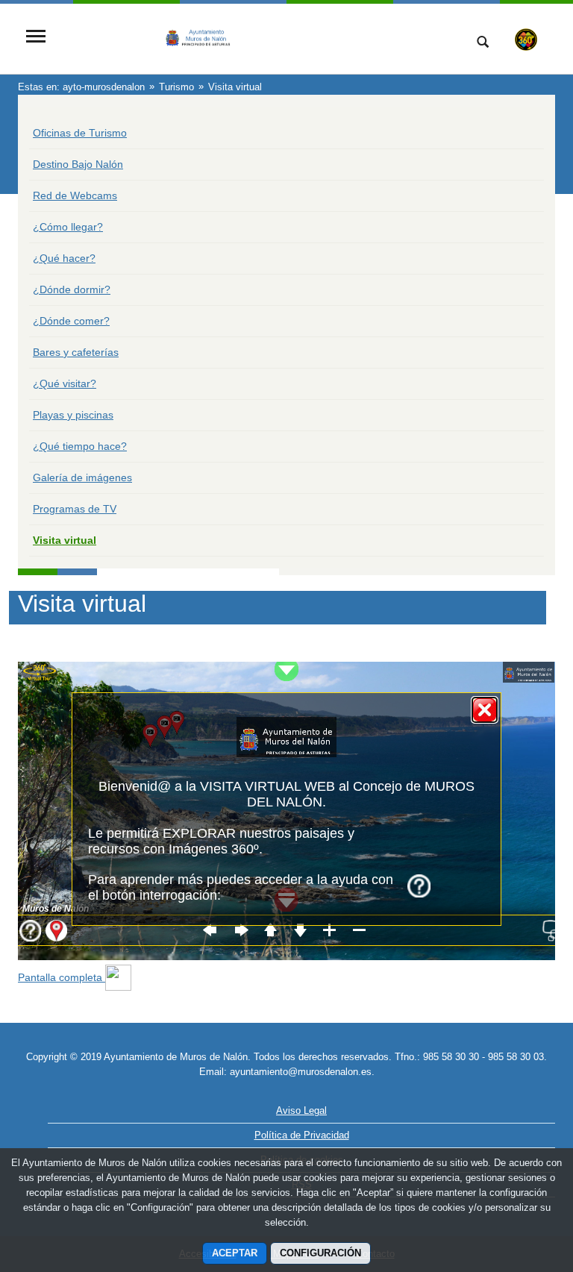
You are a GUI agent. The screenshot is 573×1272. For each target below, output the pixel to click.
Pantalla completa (61, 977)
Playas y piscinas (73, 415)
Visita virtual (64, 540)
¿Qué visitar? (64, 383)
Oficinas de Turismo (80, 133)
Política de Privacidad (301, 1135)
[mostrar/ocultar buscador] (482, 43)
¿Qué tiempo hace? (80, 446)
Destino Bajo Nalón (78, 164)
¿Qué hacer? (64, 258)
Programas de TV (74, 509)
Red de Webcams (75, 195)
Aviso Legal (301, 1110)
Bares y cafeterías (76, 352)
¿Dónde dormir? (71, 289)
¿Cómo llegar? (68, 227)
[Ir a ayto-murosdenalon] (253, 37)
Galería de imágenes (82, 477)
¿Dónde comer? (71, 321)
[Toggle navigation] (36, 37)
